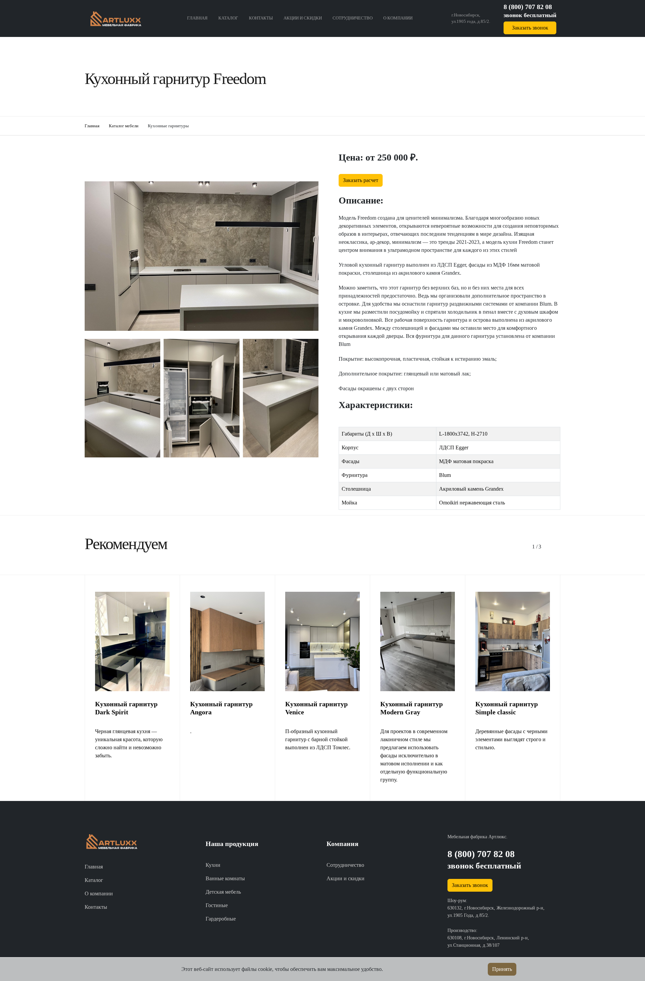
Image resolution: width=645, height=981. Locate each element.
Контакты (261, 18)
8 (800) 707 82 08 (528, 6)
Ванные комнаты (225, 878)
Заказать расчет (360, 180)
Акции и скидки (303, 18)
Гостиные (217, 905)
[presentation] (303, 473)
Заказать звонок (530, 28)
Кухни (213, 865)
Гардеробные (221, 919)
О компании (398, 18)
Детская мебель (223, 892)
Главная (197, 18)
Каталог (228, 18)
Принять (502, 969)
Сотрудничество (353, 18)
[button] (535, 547)
